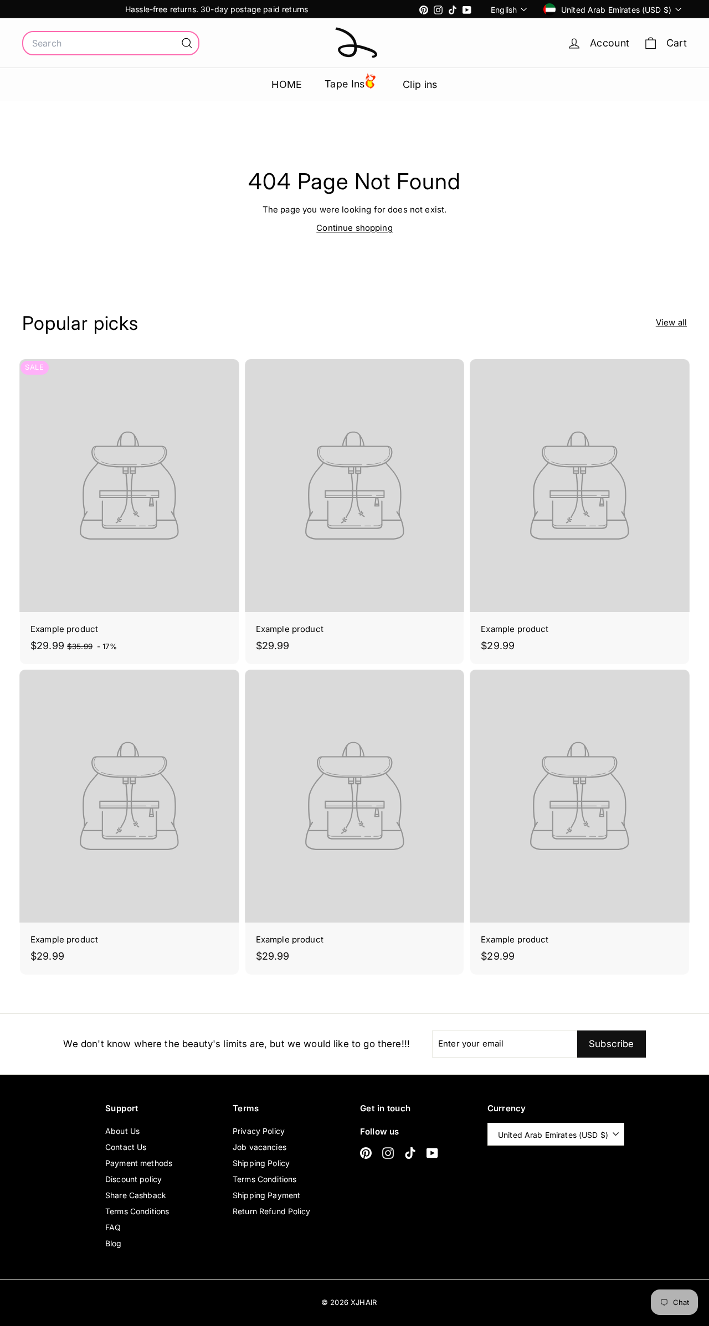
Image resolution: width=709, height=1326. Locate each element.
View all (671, 322)
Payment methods (138, 1163)
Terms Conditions (137, 1211)
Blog (113, 1243)
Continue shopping (354, 227)
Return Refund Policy (271, 1211)
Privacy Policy (259, 1131)
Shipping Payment (266, 1195)
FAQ (113, 1227)
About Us (122, 1131)
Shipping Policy (261, 1163)
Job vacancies (259, 1147)
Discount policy (133, 1179)
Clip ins (420, 84)
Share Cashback (135, 1195)
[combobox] (110, 43)
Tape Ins (345, 84)
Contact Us (126, 1147)
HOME (286, 84)
